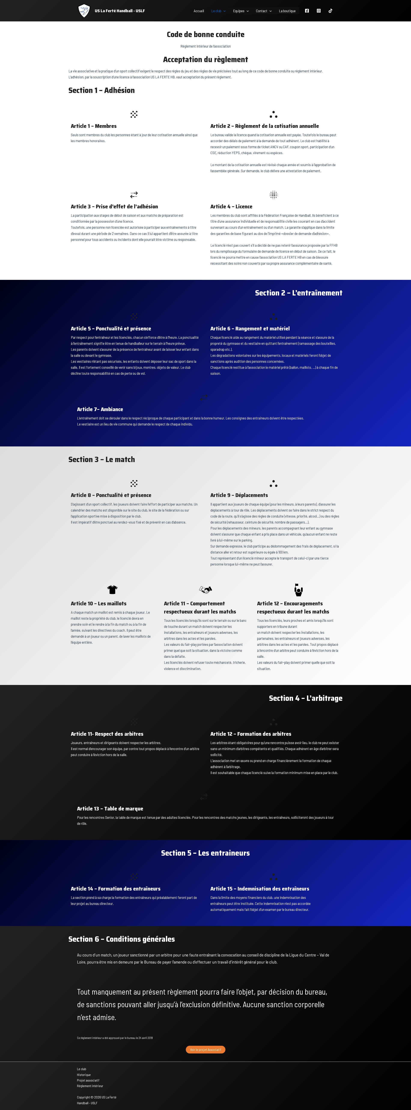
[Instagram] (318, 10)
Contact (261, 11)
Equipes (238, 11)
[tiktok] (330, 10)
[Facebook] (307, 10)
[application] (223, 10)
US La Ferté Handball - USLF (120, 10)
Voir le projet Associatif (205, 1049)
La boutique (287, 11)
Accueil (199, 11)
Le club (216, 11)
